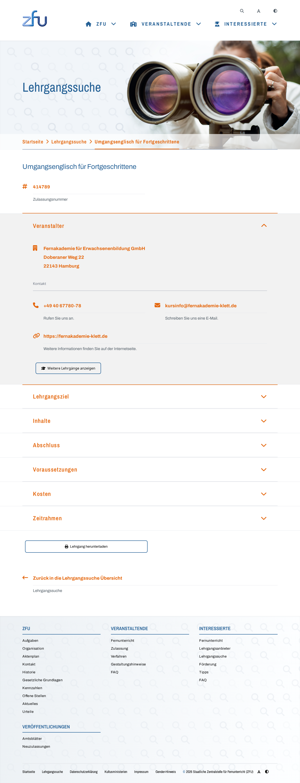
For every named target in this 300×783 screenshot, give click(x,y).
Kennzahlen (32, 688)
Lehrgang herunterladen (89, 546)
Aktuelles (30, 704)
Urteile (28, 711)
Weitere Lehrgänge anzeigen (71, 368)
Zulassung (119, 648)
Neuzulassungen (36, 746)
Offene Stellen (34, 696)
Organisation (33, 648)
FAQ (114, 672)
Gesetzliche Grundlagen (42, 680)
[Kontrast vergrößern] (275, 11)
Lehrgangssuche (213, 656)
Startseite (28, 771)
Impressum (141, 771)
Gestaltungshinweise (128, 664)
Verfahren (119, 656)
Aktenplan (30, 656)
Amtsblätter (32, 738)
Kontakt (28, 664)
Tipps (203, 672)
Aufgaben (30, 640)
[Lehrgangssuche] (242, 11)
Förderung (207, 664)
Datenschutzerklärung (84, 771)
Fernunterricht (122, 640)
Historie (28, 672)
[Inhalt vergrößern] (259, 11)
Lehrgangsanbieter (214, 648)
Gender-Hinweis (165, 771)
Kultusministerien (116, 771)
